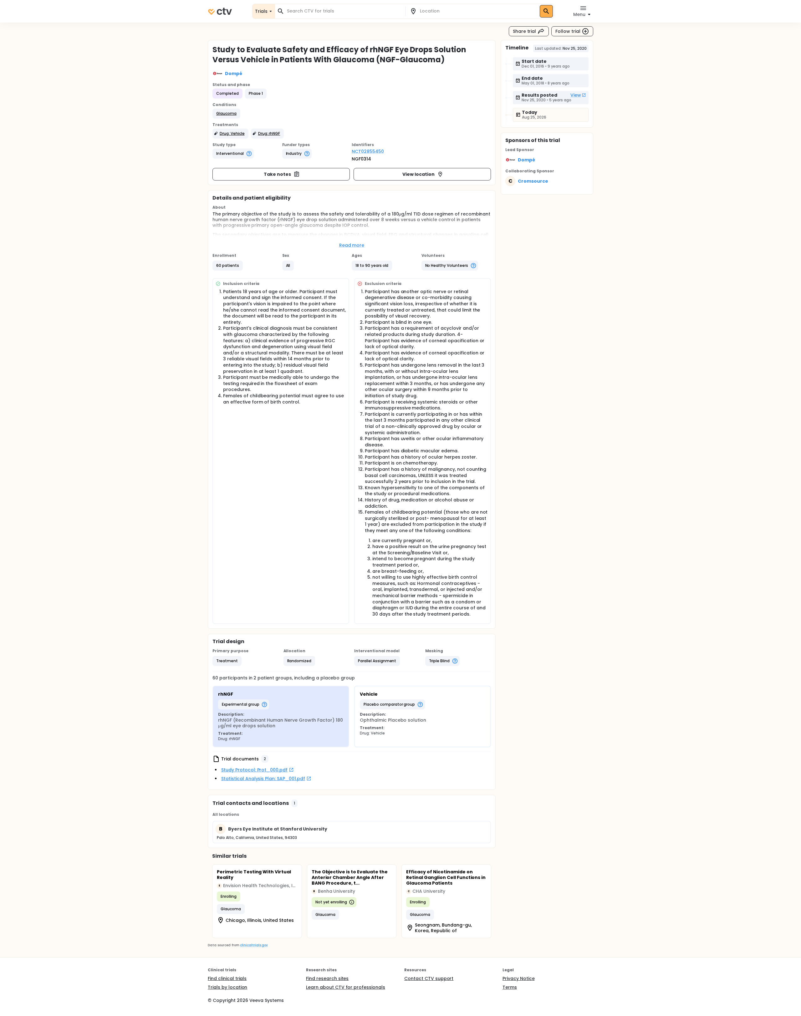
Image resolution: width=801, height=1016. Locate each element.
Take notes (277, 174)
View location (418, 174)
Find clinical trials (227, 978)
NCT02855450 (368, 151)
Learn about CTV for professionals (345, 987)
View (575, 95)
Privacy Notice (519, 978)
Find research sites (327, 978)
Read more (352, 245)
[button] (226, 114)
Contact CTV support (428, 978)
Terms (510, 987)
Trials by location (227, 987)
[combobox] (344, 11)
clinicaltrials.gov (254, 945)
